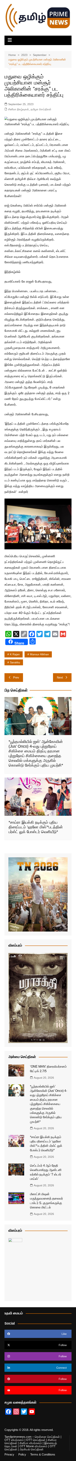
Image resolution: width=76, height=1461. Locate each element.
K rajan (15, 654)
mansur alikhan (39, 654)
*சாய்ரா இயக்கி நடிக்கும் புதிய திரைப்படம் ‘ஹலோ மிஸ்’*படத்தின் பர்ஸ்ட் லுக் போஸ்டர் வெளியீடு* (36, 827)
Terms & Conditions (42, 1454)
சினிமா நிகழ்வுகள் (18, 109)
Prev (16, 677)
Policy (22, 1454)
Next (60, 677)
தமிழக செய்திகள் (41, 109)
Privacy (9, 1454)
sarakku (15, 662)
